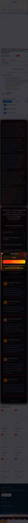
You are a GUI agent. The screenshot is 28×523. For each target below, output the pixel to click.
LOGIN (14, 257)
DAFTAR (14, 261)
